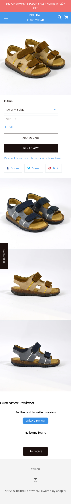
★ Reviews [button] (3, 256)
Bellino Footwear (35, 17)
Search (35, 469)
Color (9, 109)
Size (8, 119)
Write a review (35, 420)
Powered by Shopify (53, 491)
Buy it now (31, 148)
